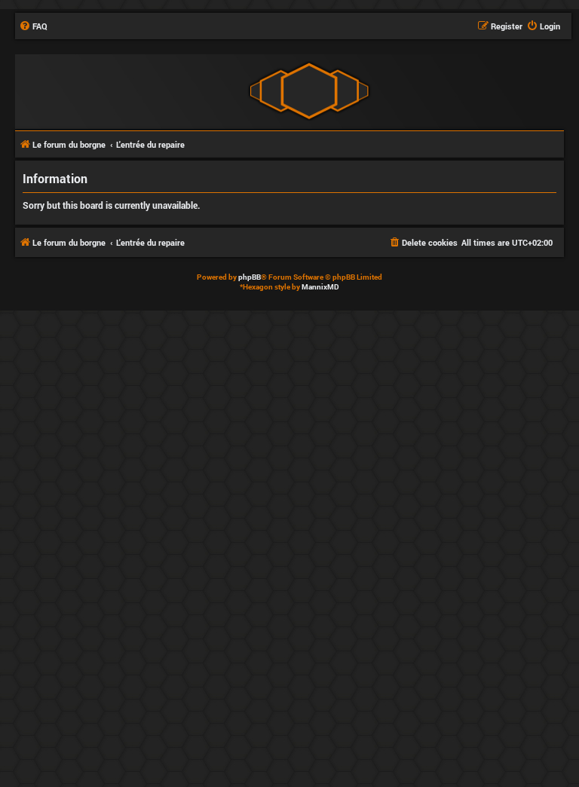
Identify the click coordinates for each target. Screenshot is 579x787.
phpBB (249, 277)
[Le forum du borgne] (308, 91)
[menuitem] (33, 26)
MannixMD (320, 287)
